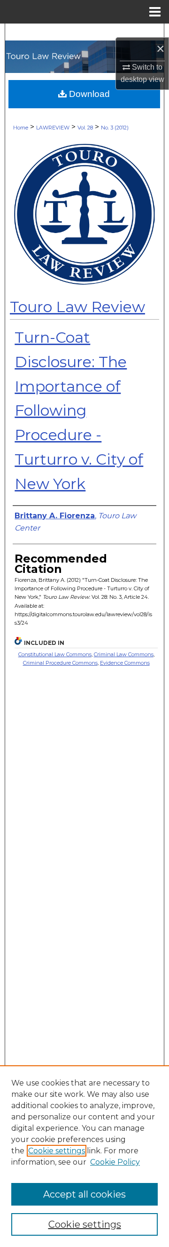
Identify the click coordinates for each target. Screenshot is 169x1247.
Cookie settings (56, 1150)
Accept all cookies (84, 1194)
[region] (84, 1156)
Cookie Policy (115, 1162)
